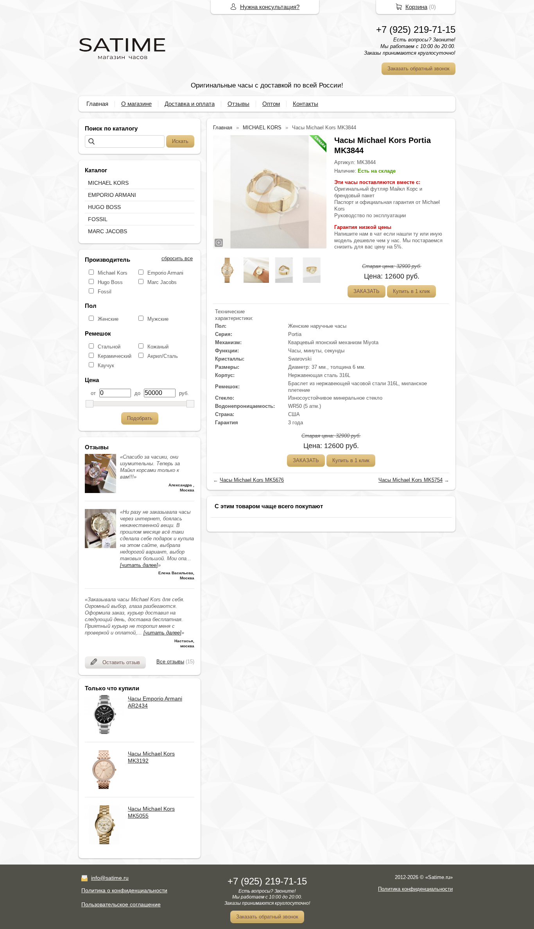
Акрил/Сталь (162, 356)
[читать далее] (139, 565)
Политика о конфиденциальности (124, 890)
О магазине (136, 103)
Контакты (305, 103)
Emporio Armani (165, 273)
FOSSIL (98, 219)
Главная (97, 103)
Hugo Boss (110, 282)
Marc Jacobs (162, 282)
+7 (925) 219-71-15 (415, 29)
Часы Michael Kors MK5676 (252, 480)
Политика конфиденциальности (415, 889)
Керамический (114, 356)
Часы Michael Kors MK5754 (410, 480)
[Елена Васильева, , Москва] (100, 546)
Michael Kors (112, 273)
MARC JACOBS (107, 231)
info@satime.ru (110, 878)
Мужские (157, 319)
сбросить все (177, 258)
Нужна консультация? (269, 7)
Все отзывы (170, 662)
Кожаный (157, 347)
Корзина (416, 7)
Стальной (109, 347)
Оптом (271, 103)
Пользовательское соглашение (121, 904)
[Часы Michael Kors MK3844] (269, 191)
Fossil (104, 292)
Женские (108, 319)
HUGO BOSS (104, 207)
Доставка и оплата (190, 103)
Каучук (106, 365)
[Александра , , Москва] (100, 491)
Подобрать (139, 418)
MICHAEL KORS (108, 183)
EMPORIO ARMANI (112, 195)
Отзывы (238, 103)
